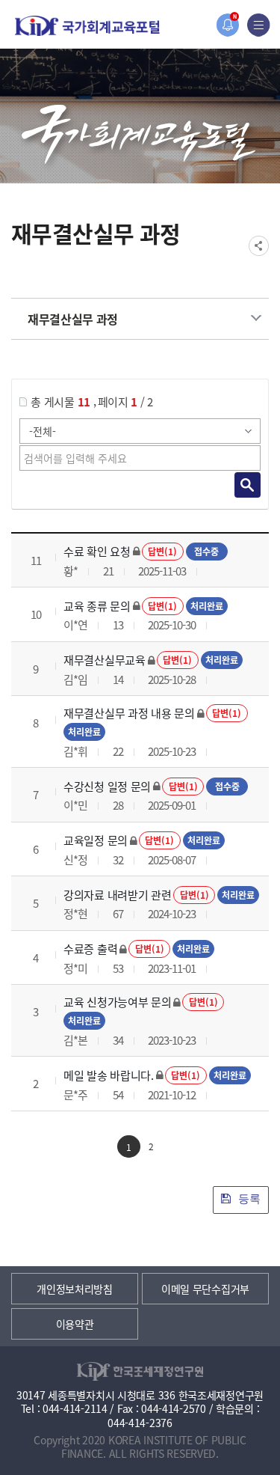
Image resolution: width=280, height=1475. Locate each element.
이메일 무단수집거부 (205, 1288)
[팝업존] (227, 25)
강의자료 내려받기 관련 (117, 895)
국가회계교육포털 (87, 26)
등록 (248, 1198)
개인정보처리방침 (75, 1288)
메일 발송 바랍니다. (108, 1075)
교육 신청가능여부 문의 (117, 1002)
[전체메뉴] (258, 25)
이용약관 (75, 1323)
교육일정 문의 (95, 840)
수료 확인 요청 (97, 551)
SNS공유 (259, 246)
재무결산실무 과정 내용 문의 (129, 713)
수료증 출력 (90, 948)
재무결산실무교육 (104, 660)
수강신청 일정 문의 (107, 786)
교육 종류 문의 (97, 606)
